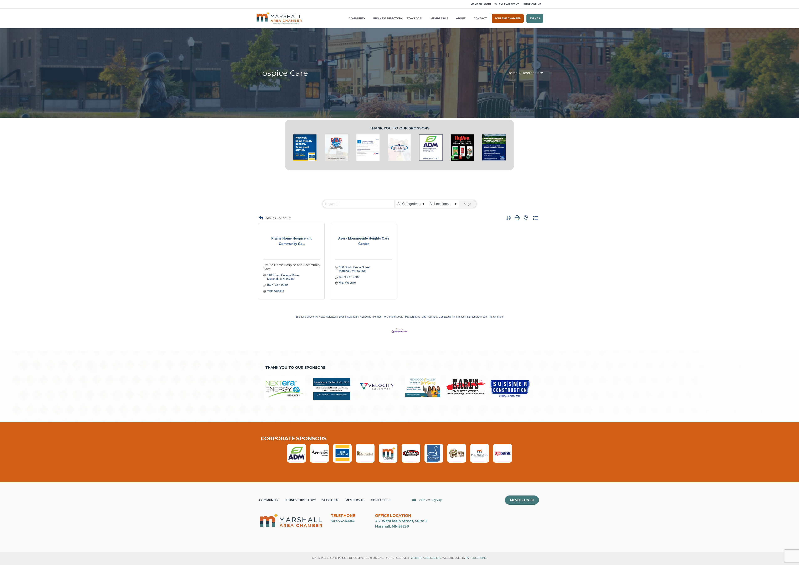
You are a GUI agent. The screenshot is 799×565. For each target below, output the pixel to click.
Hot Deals (365, 316)
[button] (257, 4)
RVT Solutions (476, 557)
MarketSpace (412, 316)
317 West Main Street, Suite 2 (401, 521)
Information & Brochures (467, 316)
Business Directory (306, 316)
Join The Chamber (493, 316)
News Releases (328, 316)
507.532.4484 (343, 521)
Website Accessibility (426, 557)
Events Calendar (348, 316)
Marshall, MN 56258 (392, 526)
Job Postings (429, 316)
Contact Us (445, 316)
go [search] (469, 204)
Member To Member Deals (388, 316)
